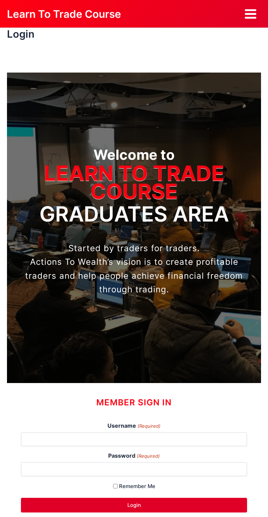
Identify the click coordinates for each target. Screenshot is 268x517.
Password (133, 455)
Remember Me (137, 486)
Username (133, 425)
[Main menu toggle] (250, 13)
